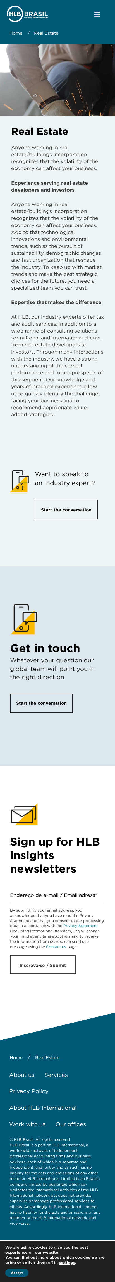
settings (67, 1262)
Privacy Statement (80, 925)
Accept (17, 1273)
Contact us (56, 946)
